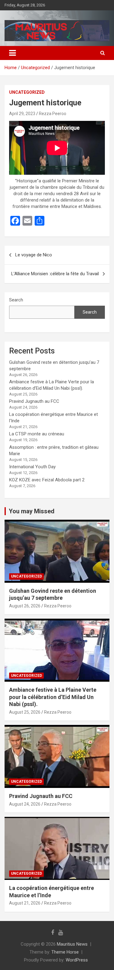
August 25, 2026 (24, 712)
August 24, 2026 (24, 804)
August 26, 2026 (24, 605)
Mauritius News (72, 944)
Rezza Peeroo (52, 113)
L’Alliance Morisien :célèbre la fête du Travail (55, 273)
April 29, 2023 (22, 113)
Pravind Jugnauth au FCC (34, 401)
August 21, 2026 (24, 903)
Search (16, 300)
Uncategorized (27, 92)
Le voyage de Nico (33, 255)
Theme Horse (65, 952)
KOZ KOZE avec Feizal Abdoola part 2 (47, 480)
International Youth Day (32, 466)
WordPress (77, 960)
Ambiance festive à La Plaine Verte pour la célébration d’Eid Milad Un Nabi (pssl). (52, 697)
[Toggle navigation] (12, 53)
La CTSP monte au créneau (36, 434)
